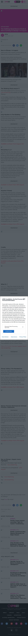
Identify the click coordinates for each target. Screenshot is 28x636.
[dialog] (14, 318)
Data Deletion (5, 336)
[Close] (24, 299)
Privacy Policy (22, 336)
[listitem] (14, 327)
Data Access (14, 336)
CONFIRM (9, 331)
